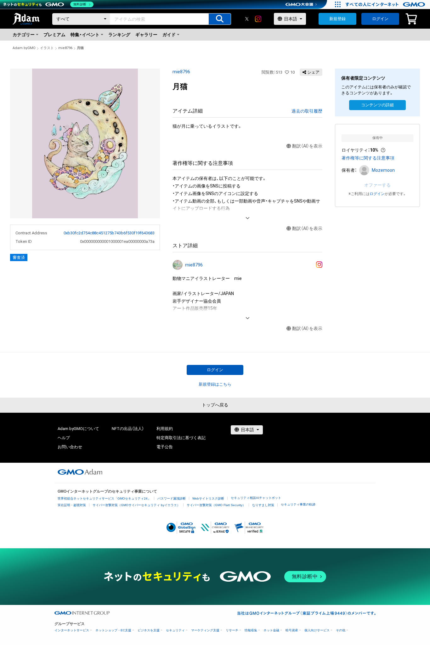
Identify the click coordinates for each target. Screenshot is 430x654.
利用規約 (164, 428)
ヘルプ (64, 437)
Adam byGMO (24, 48)
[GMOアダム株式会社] (80, 472)
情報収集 (251, 630)
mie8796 (65, 48)
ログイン (380, 18)
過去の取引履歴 (306, 111)
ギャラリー (146, 34)
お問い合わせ (70, 446)
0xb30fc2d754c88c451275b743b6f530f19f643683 (109, 233)
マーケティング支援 (205, 630)
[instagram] (258, 19)
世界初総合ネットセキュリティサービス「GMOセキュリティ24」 (104, 498)
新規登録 (337, 18)
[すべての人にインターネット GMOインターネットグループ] (386, 4)
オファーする (377, 184)
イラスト (47, 48)
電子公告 (164, 446)
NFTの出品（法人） (128, 428)
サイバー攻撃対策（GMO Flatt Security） (216, 505)
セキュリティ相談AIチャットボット (256, 498)
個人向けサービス (317, 630)
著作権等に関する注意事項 (368, 157)
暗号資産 (292, 630)
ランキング (119, 34)
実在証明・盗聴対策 (72, 505)
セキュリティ (175, 630)
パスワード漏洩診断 (171, 498)
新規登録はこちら (215, 384)
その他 (340, 630)
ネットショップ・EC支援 (113, 630)
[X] (247, 19)
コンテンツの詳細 (377, 105)
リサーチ (232, 630)
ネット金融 (271, 630)
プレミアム (54, 34)
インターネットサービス (71, 630)
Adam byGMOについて (78, 428)
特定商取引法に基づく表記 (181, 437)
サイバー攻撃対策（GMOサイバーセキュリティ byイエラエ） (136, 505)
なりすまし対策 (263, 505)
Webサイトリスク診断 (208, 498)
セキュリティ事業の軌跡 (298, 504)
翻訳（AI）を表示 (307, 145)
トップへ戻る (215, 404)
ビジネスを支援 (149, 630)
